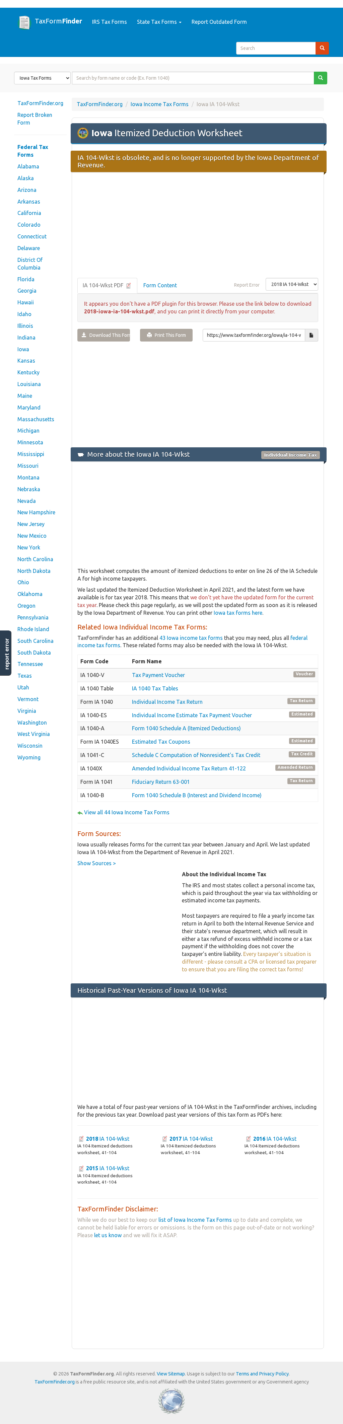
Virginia (26, 711)
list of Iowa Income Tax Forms (195, 1220)
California (29, 213)
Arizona (27, 190)
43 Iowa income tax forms (191, 638)
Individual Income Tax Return (167, 702)
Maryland (29, 407)
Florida (26, 279)
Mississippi (30, 454)
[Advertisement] (197, 226)
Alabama (28, 166)
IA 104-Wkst (107, 1139)
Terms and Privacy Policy (262, 1373)
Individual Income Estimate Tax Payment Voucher (192, 715)
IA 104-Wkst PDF (104, 285)
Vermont (28, 699)
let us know (108, 1235)
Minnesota (30, 442)
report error (7, 654)
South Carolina (35, 641)
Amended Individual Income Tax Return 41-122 (189, 768)
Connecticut (32, 236)
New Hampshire (36, 512)
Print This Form (169, 335)
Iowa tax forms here (238, 613)
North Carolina (35, 559)
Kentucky (28, 372)
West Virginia (33, 734)
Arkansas (28, 202)
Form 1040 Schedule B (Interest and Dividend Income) (197, 795)
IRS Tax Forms (109, 22)
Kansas (26, 361)
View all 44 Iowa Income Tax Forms (126, 812)
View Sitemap (171, 1373)
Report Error (247, 285)
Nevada (26, 501)
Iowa (23, 349)
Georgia (27, 291)
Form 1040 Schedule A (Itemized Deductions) (186, 728)
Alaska (25, 178)
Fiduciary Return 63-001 (161, 782)
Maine (24, 396)
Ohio (23, 582)
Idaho (24, 314)
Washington (32, 723)
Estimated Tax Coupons (161, 742)
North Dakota (34, 571)
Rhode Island (33, 629)
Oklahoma (30, 594)
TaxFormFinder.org (40, 103)
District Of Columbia (30, 264)
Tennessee (30, 664)
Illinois (25, 326)
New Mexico (32, 536)
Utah (23, 687)
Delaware (28, 248)
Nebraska (28, 489)
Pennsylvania (33, 617)
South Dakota (34, 653)
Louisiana (29, 384)
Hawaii (25, 302)
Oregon (26, 606)
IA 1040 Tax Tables (155, 688)
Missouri (28, 466)
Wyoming (29, 757)
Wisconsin (30, 746)
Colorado (29, 225)
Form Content (160, 285)
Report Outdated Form (219, 22)
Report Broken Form (34, 119)
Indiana (26, 337)
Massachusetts (35, 419)
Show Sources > (96, 863)
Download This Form (108, 335)
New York (28, 547)
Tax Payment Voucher (158, 675)
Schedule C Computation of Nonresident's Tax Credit (196, 755)
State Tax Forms (157, 22)
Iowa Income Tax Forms (160, 104)
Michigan (28, 431)
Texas (24, 676)
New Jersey (31, 524)
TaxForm (58, 20)
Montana (28, 477)
